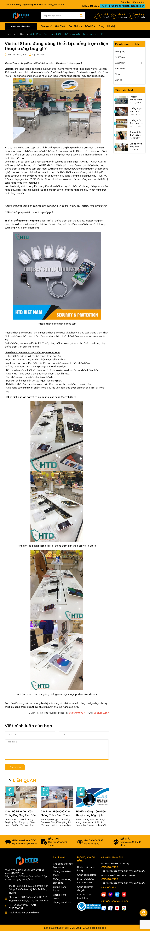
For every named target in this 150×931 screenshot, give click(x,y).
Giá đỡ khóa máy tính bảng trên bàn (136, 145)
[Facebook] (110, 908)
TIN (20, 780)
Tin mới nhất (124, 90)
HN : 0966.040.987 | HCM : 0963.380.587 (124, 6)
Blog (101, 26)
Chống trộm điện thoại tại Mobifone (136, 122)
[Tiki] (117, 894)
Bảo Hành (90, 26)
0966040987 (109, 867)
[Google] (124, 908)
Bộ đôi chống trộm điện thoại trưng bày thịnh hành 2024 (91, 813)
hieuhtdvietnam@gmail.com (24, 912)
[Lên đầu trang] (144, 905)
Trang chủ (46, 26)
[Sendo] (124, 894)
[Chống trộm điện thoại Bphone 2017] (121, 135)
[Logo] (21, 15)
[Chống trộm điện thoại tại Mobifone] (121, 123)
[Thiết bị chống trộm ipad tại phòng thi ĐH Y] (121, 99)
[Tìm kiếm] (81, 16)
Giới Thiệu (60, 26)
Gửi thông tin (14, 767)
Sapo (103, 927)
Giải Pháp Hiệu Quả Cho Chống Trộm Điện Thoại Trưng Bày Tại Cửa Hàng (56, 813)
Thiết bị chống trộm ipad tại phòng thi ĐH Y (136, 98)
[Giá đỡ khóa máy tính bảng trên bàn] (121, 146)
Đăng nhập (138, 2)
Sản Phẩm (75, 26)
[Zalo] (103, 908)
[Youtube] (117, 908)
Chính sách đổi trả (87, 874)
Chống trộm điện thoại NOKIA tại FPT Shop (136, 110)
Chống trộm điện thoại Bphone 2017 (136, 133)
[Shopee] (103, 894)
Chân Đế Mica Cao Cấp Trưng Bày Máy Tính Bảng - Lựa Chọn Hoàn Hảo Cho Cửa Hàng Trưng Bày (21, 813)
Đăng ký (125, 2)
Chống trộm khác (62, 902)
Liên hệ (111, 26)
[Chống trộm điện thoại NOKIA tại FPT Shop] (121, 111)
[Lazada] (110, 894)
